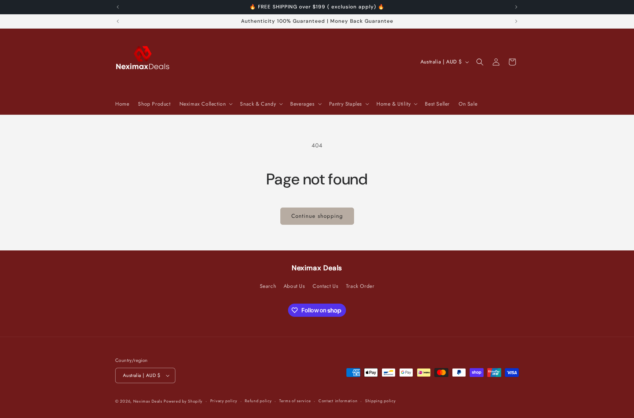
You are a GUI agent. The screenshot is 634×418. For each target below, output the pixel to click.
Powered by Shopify (183, 401)
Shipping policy (380, 401)
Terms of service (295, 401)
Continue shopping (317, 216)
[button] (205, 103)
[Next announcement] (516, 7)
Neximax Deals (147, 401)
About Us (294, 286)
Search (268, 286)
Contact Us (325, 286)
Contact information (337, 401)
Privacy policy (223, 401)
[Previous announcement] (118, 7)
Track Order (360, 286)
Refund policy (258, 401)
